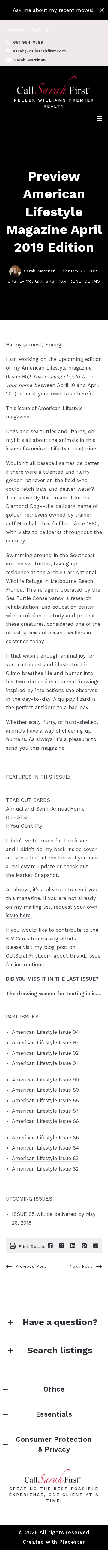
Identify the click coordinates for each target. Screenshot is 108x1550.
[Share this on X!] (61, 1246)
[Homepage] (54, 85)
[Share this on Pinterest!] (84, 1246)
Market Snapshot (37, 875)
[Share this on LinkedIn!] (73, 1246)
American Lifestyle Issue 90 (45, 1080)
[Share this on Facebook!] (50, 1246)
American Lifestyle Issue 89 (45, 1090)
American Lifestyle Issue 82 (45, 1169)
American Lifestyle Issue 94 (45, 1032)
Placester (72, 1542)
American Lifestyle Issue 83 (45, 1158)
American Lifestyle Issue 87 (45, 1111)
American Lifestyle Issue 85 (45, 1138)
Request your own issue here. (52, 394)
